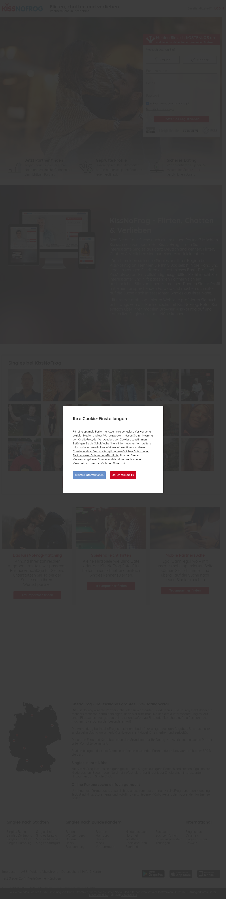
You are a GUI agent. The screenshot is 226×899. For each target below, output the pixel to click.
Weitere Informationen (89, 475)
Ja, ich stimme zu (123, 475)
